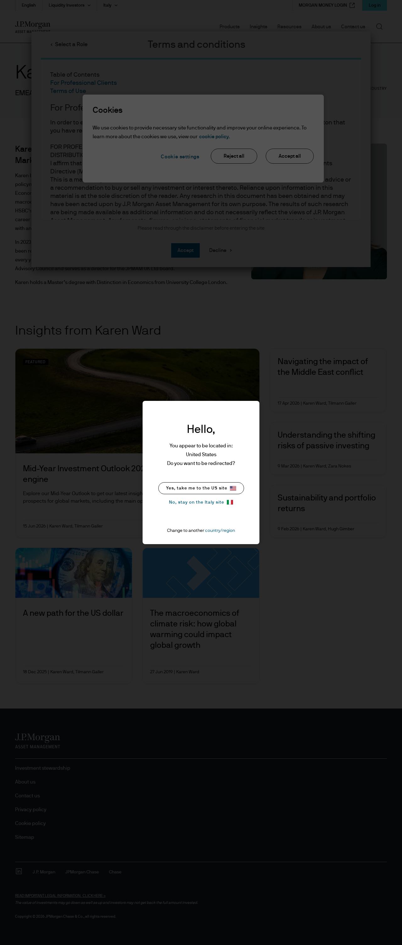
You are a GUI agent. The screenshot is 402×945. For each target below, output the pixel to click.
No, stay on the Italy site (196, 502)
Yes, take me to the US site (196, 488)
